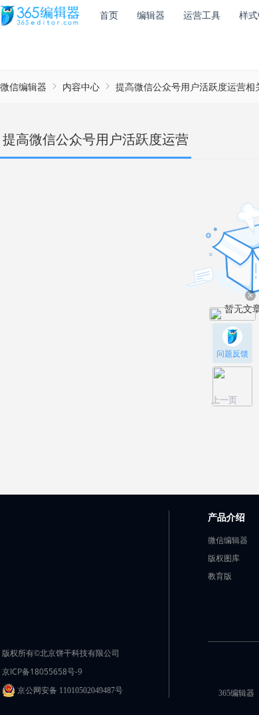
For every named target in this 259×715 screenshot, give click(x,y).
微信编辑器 (23, 86)
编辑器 (151, 15)
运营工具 (201, 15)
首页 (109, 15)
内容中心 (81, 86)
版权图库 (224, 558)
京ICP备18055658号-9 (42, 671)
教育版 (220, 576)
